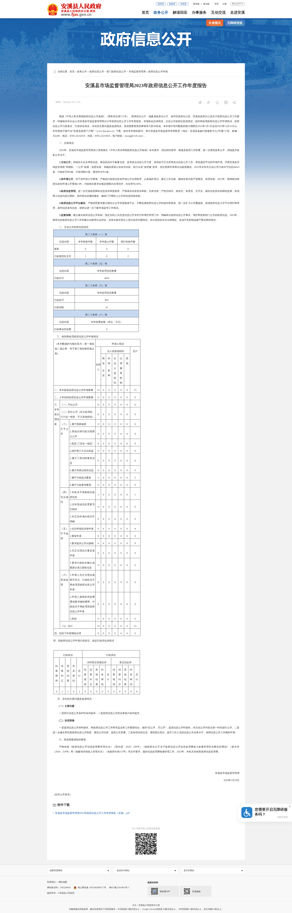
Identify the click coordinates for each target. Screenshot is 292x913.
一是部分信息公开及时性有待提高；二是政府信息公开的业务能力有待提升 (99, 713)
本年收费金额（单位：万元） (107, 322)
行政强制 (59, 307)
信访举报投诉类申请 (83, 528)
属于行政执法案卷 (81, 477)
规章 (56, 249)
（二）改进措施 (65, 720)
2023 (61, 150)
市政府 (183, 4)
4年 (229, 780)
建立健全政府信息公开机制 (88, 215)
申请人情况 (118, 344)
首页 (145, 12)
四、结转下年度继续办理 (67, 633)
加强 (207, 203)
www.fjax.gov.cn (105, 131)
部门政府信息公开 (116, 71)
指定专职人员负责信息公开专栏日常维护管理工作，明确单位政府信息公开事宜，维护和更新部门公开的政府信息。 (167, 215)
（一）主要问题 (65, 706)
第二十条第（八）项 (96, 314)
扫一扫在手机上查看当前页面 (146, 828)
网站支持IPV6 (237, 4)
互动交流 (218, 12)
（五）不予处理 (64, 533)
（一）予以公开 (69, 404)
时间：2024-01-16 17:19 (68, 102)
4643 (106, 278)
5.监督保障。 (66, 215)
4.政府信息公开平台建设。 (73, 203)
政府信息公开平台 (220, 203)
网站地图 (63, 882)
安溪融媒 (196, 891)
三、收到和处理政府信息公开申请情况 (77, 336)
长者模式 (215, 22)
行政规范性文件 (62, 256)
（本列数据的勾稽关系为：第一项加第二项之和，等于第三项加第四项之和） (74, 349)
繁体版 (196, 4)
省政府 (172, 4)
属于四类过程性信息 (83, 470)
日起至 (213, 126)
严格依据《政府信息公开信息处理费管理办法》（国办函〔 (92, 746)
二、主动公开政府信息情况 (73, 227)
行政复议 (68, 655)
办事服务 (199, 12)
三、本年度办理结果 (56, 414)
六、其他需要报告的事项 (72, 739)
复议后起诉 (125, 662)
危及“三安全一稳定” (82, 443)
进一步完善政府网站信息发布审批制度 (99, 191)
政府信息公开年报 (158, 71)
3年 (203, 126)
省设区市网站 (123, 870)
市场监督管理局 (137, 71)
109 (135, 746)
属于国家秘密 (79, 424)
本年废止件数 (106, 241)
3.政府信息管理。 (68, 191)
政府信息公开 (96, 71)
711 (122, 116)
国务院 (161, 4)
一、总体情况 (66, 143)
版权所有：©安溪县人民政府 (60, 893)
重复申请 (76, 536)
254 (64, 751)
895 (107, 300)
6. (71, 470)
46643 (236, 167)
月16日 (235, 780)
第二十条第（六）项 (96, 285)
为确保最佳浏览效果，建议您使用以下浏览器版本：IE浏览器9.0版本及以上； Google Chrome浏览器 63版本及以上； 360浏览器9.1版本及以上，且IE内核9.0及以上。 (146, 909)
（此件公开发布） (62, 794)
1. (71, 424)
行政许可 (223, 167)
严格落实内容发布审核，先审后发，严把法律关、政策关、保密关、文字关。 (163, 191)
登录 (216, 4)
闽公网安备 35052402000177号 (92, 887)
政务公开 (161, 12)
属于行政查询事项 (81, 485)
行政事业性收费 (62, 329)
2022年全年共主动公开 (206, 167)
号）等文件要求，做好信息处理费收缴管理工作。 (150, 751)
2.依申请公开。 (67, 179)
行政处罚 (59, 300)
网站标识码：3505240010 (59, 887)
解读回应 (180, 12)
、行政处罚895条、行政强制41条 (72, 172)
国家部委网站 (56, 870)
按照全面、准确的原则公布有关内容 (111, 167)
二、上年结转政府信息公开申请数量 (73, 397)
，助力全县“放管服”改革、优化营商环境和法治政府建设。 (162, 167)
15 (98, 390)
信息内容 (64, 241)
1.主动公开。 (66, 162)
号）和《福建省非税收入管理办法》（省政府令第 (93, 751)
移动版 (206, 4)
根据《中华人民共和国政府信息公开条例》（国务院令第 (89, 116)
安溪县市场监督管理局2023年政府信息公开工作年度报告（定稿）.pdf (92, 813)
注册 (224, 4)
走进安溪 (237, 12)
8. (71, 485)
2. (71, 431)
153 (121, 751)
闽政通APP (165, 891)
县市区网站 (189, 870)
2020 (128, 746)
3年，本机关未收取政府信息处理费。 (200, 751)
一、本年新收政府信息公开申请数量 (73, 390)
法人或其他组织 (115, 351)
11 (98, 404)
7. (71, 477)
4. (71, 451)
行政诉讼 (111, 655)
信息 (230, 167)
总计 (135, 351)
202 (106, 121)
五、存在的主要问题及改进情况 (74, 699)
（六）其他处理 (64, 580)
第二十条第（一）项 (96, 234)
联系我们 (51, 882)
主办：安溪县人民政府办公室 (146, 905)
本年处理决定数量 (106, 271)
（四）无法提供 (64, 497)
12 (226, 126)
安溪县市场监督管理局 (225, 773)
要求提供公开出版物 (83, 543)
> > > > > (119, 71)
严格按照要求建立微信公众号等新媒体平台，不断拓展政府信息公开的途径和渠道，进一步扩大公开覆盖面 (145, 203)
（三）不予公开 (64, 429)
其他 (74, 618)
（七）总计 (67, 626)
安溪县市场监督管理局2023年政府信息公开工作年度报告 (146, 85)
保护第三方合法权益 (83, 451)
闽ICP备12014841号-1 (119, 887)
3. (71, 443)
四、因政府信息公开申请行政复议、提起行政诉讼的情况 (83, 640)
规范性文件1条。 (102, 172)
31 (231, 126)
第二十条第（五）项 (96, 263)
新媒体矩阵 (153, 882)
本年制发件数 (85, 241)
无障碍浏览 (234, 22)
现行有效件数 (128, 241)
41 (107, 307)
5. (71, 458)
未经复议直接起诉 (96, 662)
